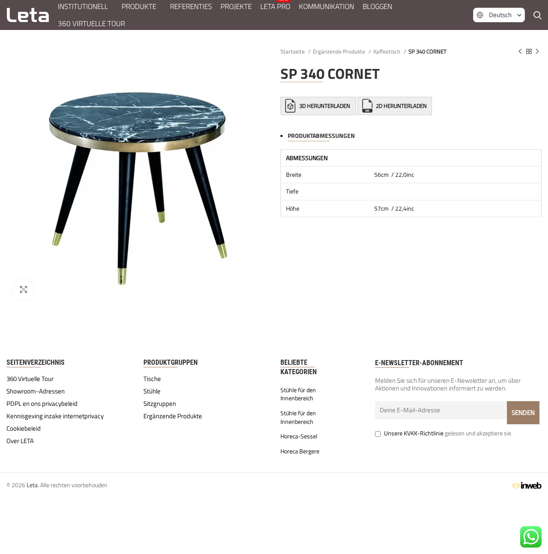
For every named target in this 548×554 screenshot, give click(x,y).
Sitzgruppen (159, 404)
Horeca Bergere (299, 451)
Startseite (293, 51)
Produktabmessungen (321, 135)
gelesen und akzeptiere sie (447, 433)
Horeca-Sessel (298, 436)
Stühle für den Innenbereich (298, 394)
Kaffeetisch (387, 51)
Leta (32, 484)
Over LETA (20, 441)
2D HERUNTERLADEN (401, 105)
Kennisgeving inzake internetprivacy (55, 416)
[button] (499, 15)
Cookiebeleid (23, 429)
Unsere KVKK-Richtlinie (414, 433)
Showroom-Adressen (35, 391)
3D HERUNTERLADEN (324, 105)
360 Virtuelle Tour (30, 379)
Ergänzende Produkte (339, 51)
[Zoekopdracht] (537, 15)
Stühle (152, 391)
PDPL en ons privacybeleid (41, 404)
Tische (152, 379)
